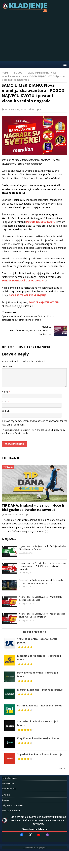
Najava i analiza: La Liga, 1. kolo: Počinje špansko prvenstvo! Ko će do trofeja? (42, 615)
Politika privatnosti (11, 810)
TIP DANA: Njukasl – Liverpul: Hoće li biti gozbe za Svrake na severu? (33, 507)
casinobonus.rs (9, 777)
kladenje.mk (8, 783)
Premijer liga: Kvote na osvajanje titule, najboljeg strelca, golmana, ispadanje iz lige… (42, 581)
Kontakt (6, 800)
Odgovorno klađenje (12, 805)
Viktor (31, 109)
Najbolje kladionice (34, 631)
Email (5, 401)
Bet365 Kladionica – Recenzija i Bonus (39, 705)
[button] (64, 64)
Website (6, 411)
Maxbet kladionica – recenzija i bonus (40, 689)
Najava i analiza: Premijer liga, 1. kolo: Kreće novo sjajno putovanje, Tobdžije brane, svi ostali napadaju (42, 566)
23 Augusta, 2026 (14, 514)
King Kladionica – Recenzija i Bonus (38, 738)
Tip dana (10, 457)
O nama (6, 794)
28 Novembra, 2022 (15, 109)
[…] (46, 531)
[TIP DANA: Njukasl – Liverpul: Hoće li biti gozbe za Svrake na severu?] (34, 483)
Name (5, 391)
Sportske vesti (9, 788)
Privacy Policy (58, 430)
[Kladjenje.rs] (26, 10)
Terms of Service (14, 433)
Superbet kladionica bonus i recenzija (39, 754)
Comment (7, 366)
